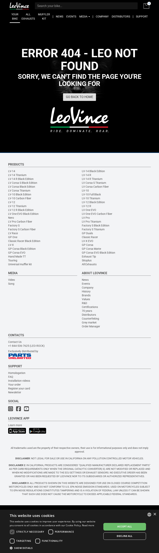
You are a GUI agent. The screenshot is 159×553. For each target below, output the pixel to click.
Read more (88, 525)
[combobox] (149, 515)
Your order (14, 384)
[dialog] (79, 531)
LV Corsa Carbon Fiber (95, 186)
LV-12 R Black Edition (21, 209)
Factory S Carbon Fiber (22, 229)
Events (86, 283)
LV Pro (86, 217)
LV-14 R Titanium (92, 178)
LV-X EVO (87, 241)
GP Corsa (87, 244)
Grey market (89, 322)
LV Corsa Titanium (19, 190)
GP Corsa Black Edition (22, 248)
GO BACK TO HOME (79, 97)
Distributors (89, 314)
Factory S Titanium (93, 229)
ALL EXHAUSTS (28, 16)
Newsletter (14, 392)
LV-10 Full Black (91, 194)
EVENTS (71, 16)
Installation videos (19, 380)
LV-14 (11, 171)
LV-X (11, 244)
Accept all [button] (124, 526)
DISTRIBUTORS (121, 16)
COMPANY (102, 16)
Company (87, 287)
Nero (11, 217)
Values (86, 299)
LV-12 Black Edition (93, 202)
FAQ (10, 376)
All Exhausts (89, 264)
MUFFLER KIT (44, 16)
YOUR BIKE (14, 16)
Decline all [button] (124, 536)
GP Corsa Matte (91, 248)
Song (11, 283)
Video (11, 279)
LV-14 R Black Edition (21, 178)
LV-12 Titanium (17, 206)
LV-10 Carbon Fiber (19, 198)
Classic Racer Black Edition (24, 241)
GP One (12, 237)
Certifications (90, 307)
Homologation (16, 372)
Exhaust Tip (89, 256)
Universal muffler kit (20, 264)
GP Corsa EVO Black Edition (98, 252)
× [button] (154, 514)
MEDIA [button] (83, 16)
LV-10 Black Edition (19, 194)
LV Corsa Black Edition (21, 186)
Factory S (14, 225)
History (86, 291)
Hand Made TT (17, 256)
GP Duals (87, 233)
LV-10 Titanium (91, 198)
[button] (54, 548)
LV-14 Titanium (17, 175)
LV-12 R (86, 206)
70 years (87, 310)
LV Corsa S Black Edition (22, 182)
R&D (84, 303)
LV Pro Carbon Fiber (20, 221)
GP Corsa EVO (16, 252)
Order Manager (91, 326)
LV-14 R (86, 175)
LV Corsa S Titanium (94, 182)
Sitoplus (87, 260)
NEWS (59, 16)
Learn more (15, 425)
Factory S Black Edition (95, 225)
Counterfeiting (90, 318)
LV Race (13, 233)
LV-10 (85, 190)
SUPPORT (142, 16)
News (85, 279)
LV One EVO (89, 209)
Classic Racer (90, 237)
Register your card (19, 388)
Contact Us (15, 341)
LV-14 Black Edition (93, 171)
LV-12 (11, 202)
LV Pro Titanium (91, 221)
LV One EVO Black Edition (23, 213)
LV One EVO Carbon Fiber (97, 213)
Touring (12, 260)
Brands (86, 295)
